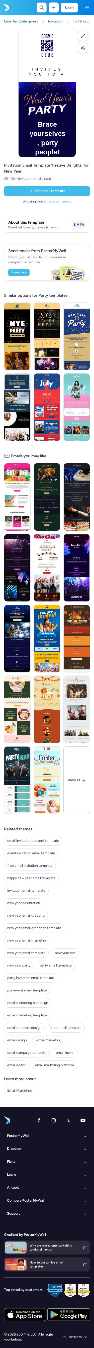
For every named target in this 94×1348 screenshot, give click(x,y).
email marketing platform (54, 1065)
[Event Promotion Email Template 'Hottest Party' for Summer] (17, 497)
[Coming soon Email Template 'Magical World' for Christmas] (17, 639)
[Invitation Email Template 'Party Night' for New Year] (17, 336)
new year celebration (23, 903)
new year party (18, 965)
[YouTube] (83, 1120)
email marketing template (27, 1015)
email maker (65, 1053)
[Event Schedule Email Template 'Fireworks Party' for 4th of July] (47, 407)
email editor (16, 1065)
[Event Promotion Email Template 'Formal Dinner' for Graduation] (76, 497)
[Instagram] (54, 1120)
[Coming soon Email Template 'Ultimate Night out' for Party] (76, 709)
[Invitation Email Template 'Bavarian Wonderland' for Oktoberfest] (47, 639)
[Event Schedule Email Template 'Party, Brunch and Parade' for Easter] (47, 780)
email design (17, 1040)
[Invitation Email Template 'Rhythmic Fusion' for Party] (17, 568)
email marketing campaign (27, 1003)
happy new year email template (31, 878)
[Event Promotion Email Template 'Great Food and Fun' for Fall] (47, 709)
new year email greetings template (34, 928)
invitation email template (26, 890)
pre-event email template (27, 990)
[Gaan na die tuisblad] (5, 7)
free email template (66, 1028)
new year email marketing (27, 940)
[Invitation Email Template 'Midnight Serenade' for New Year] (76, 336)
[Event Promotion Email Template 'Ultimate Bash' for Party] (76, 407)
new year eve (65, 953)
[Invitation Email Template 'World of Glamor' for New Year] (17, 407)
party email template (56, 965)
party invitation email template (30, 978)
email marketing (48, 1040)
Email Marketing (19, 1090)
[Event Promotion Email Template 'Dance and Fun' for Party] (76, 568)
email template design (24, 1028)
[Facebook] (39, 1120)
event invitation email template (31, 853)
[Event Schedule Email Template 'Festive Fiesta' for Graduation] (17, 780)
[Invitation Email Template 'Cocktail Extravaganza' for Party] (47, 497)
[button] (83, 36)
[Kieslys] (87, 7)
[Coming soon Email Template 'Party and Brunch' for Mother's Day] (17, 709)
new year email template (26, 953)
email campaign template (26, 1053)
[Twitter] (68, 1120)
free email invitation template (30, 866)
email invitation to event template (33, 841)
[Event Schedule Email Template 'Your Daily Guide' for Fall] (76, 639)
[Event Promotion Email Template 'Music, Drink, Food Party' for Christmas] (47, 568)
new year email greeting (26, 915)
